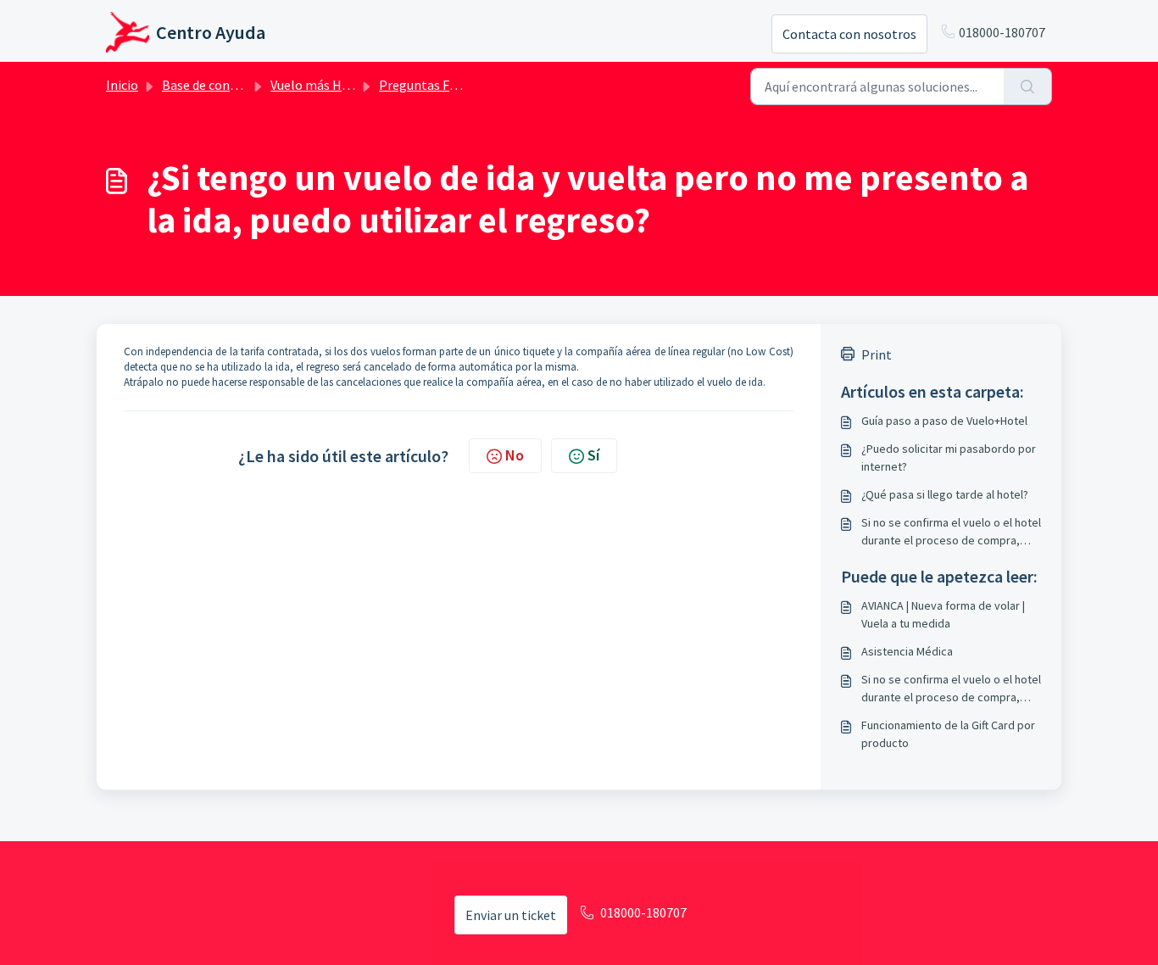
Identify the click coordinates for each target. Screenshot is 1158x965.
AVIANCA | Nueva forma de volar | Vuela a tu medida (943, 614)
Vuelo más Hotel (318, 84)
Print (876, 354)
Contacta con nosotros (849, 33)
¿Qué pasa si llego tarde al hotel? (944, 494)
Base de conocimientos (229, 84)
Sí (593, 455)
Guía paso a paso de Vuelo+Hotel (944, 420)
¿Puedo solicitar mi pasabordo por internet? (948, 457)
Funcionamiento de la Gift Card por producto (948, 733)
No (514, 455)
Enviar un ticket (510, 914)
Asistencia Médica (907, 651)
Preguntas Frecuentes (443, 84)
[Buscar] (1028, 86)
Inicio (122, 84)
